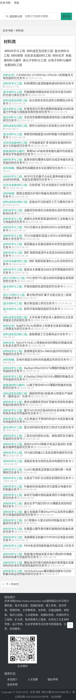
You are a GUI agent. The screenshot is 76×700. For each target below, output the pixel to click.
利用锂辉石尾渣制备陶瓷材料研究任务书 (49, 83)
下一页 (9, 584)
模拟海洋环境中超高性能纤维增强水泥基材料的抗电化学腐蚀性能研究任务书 (38, 564)
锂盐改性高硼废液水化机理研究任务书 (39, 168)
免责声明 (12, 684)
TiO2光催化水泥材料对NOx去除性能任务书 (37, 229)
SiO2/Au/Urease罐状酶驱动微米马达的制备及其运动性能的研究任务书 (37, 572)
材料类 (20, 30)
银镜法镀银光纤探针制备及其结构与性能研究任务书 (37, 195)
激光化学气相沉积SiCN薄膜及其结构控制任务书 (37, 505)
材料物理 (17, 55)
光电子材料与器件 (60, 60)
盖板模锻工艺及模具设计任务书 (48, 334)
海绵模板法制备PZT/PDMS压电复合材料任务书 (38, 539)
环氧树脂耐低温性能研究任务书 (43, 286)
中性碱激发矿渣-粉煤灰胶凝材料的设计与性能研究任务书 (37, 144)
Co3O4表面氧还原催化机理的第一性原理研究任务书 (37, 471)
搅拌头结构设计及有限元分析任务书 (51, 125)
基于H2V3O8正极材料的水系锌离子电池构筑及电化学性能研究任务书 (38, 412)
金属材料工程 (13, 65)
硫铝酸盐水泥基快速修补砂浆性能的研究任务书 (38, 246)
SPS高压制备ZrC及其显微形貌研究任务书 (38, 454)
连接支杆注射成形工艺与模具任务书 (51, 201)
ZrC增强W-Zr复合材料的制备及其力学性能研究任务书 (38, 522)
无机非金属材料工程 (37, 55)
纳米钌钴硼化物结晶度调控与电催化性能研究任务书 (38, 496)
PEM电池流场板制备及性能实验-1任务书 (49, 545)
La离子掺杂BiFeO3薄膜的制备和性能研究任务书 (37, 386)
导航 (16, 2)
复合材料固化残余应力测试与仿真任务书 (49, 427)
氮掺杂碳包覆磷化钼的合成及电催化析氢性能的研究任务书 (38, 161)
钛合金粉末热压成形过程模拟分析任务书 (38, 102)
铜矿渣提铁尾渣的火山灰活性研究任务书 (38, 262)
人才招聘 (32, 679)
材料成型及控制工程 (40, 51)
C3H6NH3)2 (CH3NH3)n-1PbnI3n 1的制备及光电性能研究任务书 (38, 76)
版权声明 (53, 679)
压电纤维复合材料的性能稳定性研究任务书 (42, 359)
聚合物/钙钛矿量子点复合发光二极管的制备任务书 (37, 296)
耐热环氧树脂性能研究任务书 (42, 308)
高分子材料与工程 (34, 60)
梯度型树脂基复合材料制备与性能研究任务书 (38, 136)
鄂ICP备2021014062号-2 (56, 692)
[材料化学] (9, 75)
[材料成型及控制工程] (15, 100)
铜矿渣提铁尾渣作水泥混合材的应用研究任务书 (38, 254)
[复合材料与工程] (12, 91)
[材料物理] (9, 168)
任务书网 (8, 30)
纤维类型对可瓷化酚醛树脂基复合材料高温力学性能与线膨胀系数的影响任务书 (38, 110)
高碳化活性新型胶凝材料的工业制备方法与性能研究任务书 (38, 220)
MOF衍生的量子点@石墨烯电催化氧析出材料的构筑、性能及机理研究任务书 (37, 178)
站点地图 (56, 696)
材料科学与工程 (14, 51)
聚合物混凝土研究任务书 (39, 303)
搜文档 (66, 16)
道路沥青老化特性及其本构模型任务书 (47, 461)
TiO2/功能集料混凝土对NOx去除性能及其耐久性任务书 (37, 237)
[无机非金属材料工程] (15, 142)
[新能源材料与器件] (14, 151)
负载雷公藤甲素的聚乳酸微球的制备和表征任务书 (38, 530)
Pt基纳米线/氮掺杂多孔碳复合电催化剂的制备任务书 (37, 488)
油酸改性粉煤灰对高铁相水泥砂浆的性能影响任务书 (38, 212)
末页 (16, 584)
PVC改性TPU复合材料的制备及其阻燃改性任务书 (38, 279)
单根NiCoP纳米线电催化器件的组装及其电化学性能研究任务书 (38, 152)
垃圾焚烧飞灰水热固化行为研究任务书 (38, 186)
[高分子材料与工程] (14, 278)
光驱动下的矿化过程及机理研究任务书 (47, 478)
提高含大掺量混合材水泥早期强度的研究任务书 (38, 271)
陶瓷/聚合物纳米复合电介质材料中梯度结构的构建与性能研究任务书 (37, 556)
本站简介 (12, 679)
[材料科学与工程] (12, 83)
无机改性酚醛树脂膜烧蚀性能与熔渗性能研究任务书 (38, 119)
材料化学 (58, 55)
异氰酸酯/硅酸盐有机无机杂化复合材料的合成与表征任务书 (37, 93)
